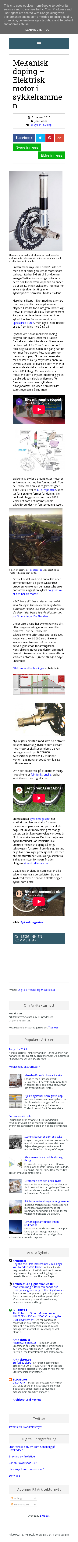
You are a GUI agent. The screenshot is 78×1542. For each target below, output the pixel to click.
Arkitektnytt (21, 1339)
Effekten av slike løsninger (28, 668)
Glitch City (19, 1382)
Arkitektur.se (22, 1359)
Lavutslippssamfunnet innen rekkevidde (41, 1223)
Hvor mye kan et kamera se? (26, 1469)
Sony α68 (14, 1475)
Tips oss (53, 1027)
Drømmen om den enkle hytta (43, 1181)
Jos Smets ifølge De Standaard (31, 616)
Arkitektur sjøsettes (25, 1342)
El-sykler (36, 124)
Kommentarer (21, 1504)
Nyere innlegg (27, 147)
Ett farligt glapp (22, 1362)
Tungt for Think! (18, 1049)
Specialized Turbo (23, 323)
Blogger (44, 1515)
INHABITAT (20, 1310)
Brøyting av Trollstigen (22, 1456)
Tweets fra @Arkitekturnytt (25, 1427)
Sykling (47, 124)
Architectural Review (27, 1399)
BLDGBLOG (20, 1379)
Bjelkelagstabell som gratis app (43, 1096)
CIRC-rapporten (46, 490)
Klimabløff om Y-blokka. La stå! (43, 1075)
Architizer (19, 1261)
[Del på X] (40, 138)
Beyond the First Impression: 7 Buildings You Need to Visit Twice (37, 1265)
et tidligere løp (34, 569)
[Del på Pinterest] (49, 138)
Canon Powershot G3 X (23, 1463)
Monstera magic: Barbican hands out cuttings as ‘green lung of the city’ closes (38, 1288)
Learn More (33, 29)
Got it (49, 29)
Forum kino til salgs (21, 1116)
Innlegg (17, 1498)
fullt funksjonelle (41, 774)
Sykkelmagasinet (40, 818)
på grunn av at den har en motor (37, 592)
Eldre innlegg (51, 155)
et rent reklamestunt (36, 863)
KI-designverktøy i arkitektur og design (43, 1158)
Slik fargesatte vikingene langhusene (46, 1201)
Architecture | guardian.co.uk (33, 1284)
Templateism (61, 1534)
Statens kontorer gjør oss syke (43, 1136)
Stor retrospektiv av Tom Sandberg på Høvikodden (32, 1448)
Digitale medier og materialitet (36, 989)
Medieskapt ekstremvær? (24, 1066)
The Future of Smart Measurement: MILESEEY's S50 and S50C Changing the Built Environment (37, 1316)
